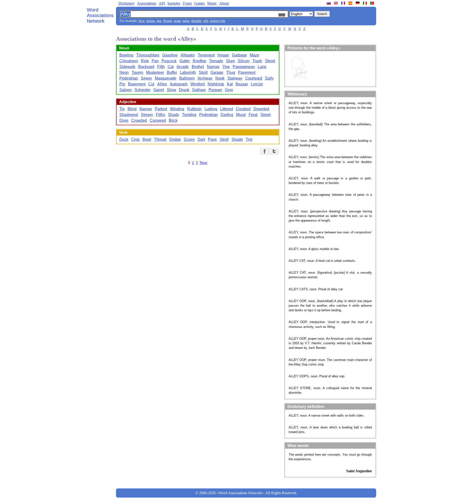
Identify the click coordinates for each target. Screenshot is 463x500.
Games (199, 3)
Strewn (147, 115)
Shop (171, 90)
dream (150, 21)
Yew (226, 67)
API (162, 3)
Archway (204, 78)
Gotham (199, 90)
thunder (196, 21)
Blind (132, 109)
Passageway (244, 67)
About (224, 3)
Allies (162, 84)
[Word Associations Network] (336, 3)
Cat (171, 67)
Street (270, 61)
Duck (123, 139)
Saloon (125, 90)
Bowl (147, 139)
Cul (151, 84)
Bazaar (242, 84)
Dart (201, 139)
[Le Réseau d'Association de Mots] (343, 3)
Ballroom (187, 78)
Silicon (244, 61)
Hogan (223, 55)
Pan (155, 61)
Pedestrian (128, 78)
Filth (161, 67)
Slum (230, 61)
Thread (160, 139)
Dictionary (126, 3)
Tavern (137, 72)
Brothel (198, 67)
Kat (230, 84)
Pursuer (215, 90)
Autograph (179, 84)
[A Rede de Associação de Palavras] (372, 3)
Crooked (243, 109)
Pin (122, 84)
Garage (217, 72)
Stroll (203, 72)
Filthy (160, 115)
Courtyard (253, 78)
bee (159, 21)
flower (167, 21)
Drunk (184, 90)
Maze (254, 55)
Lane (262, 67)
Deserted (261, 109)
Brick (173, 120)
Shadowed (128, 115)
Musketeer (155, 72)
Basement (136, 84)
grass (177, 21)
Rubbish (194, 109)
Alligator (188, 55)
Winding (177, 109)
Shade (237, 139)
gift (205, 21)
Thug (230, 72)
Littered (226, 109)
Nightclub (216, 84)
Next (203, 163)
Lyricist (257, 84)
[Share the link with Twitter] (274, 151)
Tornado (216, 61)
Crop (135, 139)
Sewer (146, 78)
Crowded (139, 120)
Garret (158, 90)
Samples (173, 3)
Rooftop (199, 61)
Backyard (146, 67)
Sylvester (142, 90)
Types (187, 3)
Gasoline (170, 55)
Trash (257, 61)
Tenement (206, 55)
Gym (229, 90)
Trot (249, 139)
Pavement (246, 72)
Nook (220, 78)
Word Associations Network (100, 15)
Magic (212, 3)
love (141, 21)
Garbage (239, 55)
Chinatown (128, 61)
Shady (173, 115)
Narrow (213, 67)
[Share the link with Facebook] (264, 151)
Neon (124, 72)
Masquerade (165, 78)
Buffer (172, 72)
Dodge (175, 139)
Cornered (158, 120)
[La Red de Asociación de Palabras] (350, 3)
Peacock (169, 61)
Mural (241, 115)
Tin (122, 109)
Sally (269, 78)
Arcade (183, 67)
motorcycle (217, 21)
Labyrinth (188, 72)
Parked (161, 109)
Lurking (210, 109)
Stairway (234, 78)
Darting (227, 115)
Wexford (198, 84)
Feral (253, 115)
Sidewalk (127, 67)
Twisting (189, 115)
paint (186, 21)
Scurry (189, 139)
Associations (146, 3)
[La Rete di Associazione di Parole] (365, 3)
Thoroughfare (147, 55)
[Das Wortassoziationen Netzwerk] (358, 3)
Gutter (184, 61)
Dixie (123, 120)
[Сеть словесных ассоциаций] (329, 3)
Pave (212, 139)
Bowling (126, 55)
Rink (145, 61)
